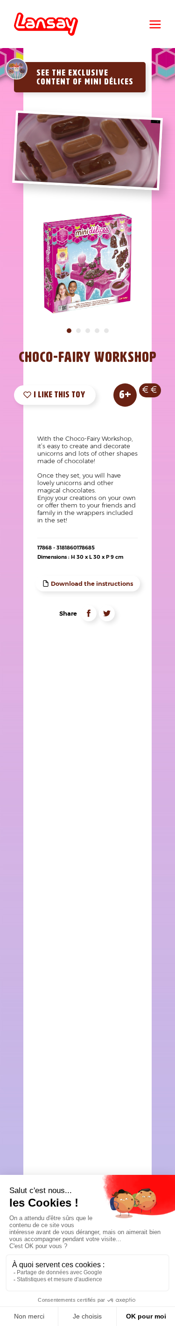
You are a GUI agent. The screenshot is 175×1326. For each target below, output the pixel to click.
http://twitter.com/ (107, 613)
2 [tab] (78, 330)
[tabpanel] (88, 263)
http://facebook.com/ (89, 613)
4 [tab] (97, 330)
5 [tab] (106, 330)
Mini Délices (108, 82)
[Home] (46, 24)
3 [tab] (87, 330)
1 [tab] (69, 330)
